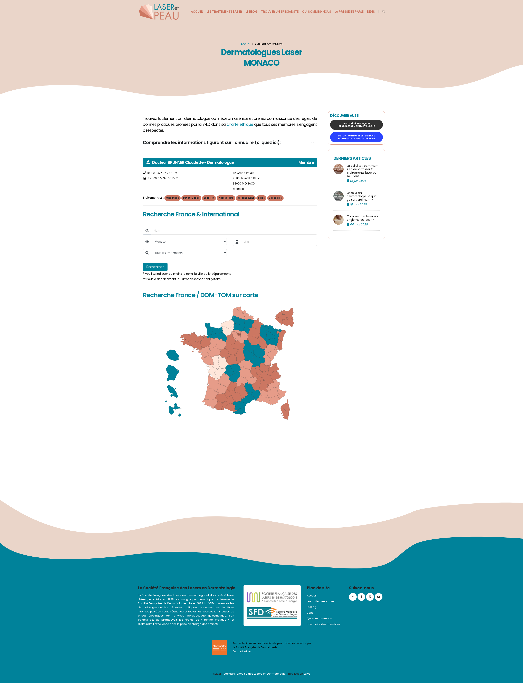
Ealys (307, 673)
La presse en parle (349, 11)
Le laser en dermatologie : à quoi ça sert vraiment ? (362, 196)
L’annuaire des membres (323, 624)
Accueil (197, 11)
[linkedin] (370, 597)
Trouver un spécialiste (279, 11)
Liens (371, 11)
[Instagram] (353, 597)
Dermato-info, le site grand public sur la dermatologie (356, 137)
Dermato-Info (242, 651)
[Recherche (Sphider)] (383, 11)
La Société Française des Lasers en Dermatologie (357, 125)
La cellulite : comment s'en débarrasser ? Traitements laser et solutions (363, 171)
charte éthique (240, 124)
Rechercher (155, 266)
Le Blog (252, 11)
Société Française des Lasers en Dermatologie (255, 673)
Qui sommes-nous (316, 11)
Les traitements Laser (224, 11)
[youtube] (378, 597)
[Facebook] (361, 597)
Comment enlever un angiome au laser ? (362, 218)
